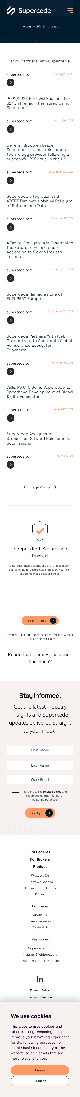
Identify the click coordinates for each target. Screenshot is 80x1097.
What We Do (40, 876)
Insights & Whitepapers (40, 954)
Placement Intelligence (40, 888)
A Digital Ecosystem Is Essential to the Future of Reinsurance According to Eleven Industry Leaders (40, 250)
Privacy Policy (40, 990)
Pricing (40, 894)
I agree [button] (40, 1070)
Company (40, 906)
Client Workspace (40, 882)
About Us (40, 915)
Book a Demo (36, 621)
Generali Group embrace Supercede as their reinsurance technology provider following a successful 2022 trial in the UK (38, 152)
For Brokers (40, 859)
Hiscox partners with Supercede (38, 61)
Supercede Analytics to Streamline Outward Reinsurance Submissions (38, 438)
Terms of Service (40, 997)
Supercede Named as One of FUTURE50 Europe (34, 296)
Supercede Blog (40, 948)
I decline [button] (40, 1081)
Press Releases (40, 921)
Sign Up (35, 813)
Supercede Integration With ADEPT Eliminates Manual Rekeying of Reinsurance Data (40, 201)
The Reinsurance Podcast (40, 961)
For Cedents (40, 852)
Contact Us (40, 927)
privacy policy (52, 791)
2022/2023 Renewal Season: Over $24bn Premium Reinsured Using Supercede (39, 103)
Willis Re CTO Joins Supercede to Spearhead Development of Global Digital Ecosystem (40, 392)
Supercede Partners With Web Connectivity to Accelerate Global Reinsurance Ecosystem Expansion (39, 343)
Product (40, 866)
